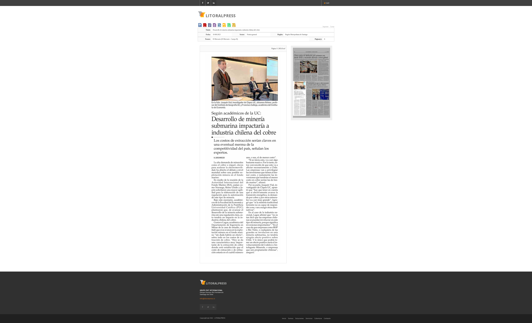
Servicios (309, 318)
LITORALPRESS (221, 15)
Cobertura (318, 318)
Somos (290, 318)
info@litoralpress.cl (207, 298)
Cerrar (332, 27)
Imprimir (325, 27)
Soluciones (299, 318)
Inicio (284, 318)
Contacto (327, 318)
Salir (327, 3)
